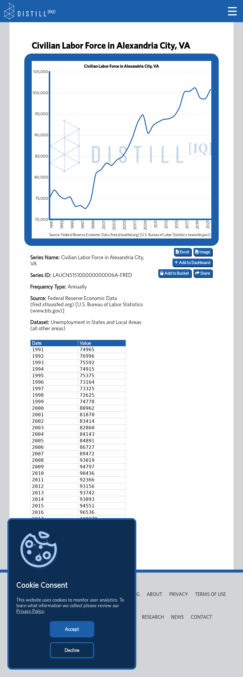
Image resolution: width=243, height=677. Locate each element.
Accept (72, 629)
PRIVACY (178, 594)
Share (204, 273)
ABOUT (154, 594)
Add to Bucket (176, 273)
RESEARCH (153, 617)
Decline (72, 650)
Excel (184, 251)
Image (204, 251)
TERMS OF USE (210, 594)
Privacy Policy (30, 611)
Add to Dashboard (194, 262)
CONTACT (201, 617)
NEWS (177, 617)
